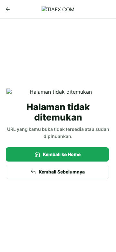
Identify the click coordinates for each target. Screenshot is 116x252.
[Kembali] (8, 9)
